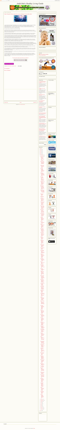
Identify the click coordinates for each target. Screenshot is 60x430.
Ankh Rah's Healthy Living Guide (30, 3)
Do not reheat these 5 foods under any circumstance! (42, 101)
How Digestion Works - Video (42, 248)
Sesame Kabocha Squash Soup (41, 238)
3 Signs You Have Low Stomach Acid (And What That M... (42, 273)
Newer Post (6, 102)
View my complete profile (42, 55)
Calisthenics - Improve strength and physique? (42, 327)
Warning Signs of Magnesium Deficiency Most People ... (42, 303)
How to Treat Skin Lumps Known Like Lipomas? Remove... (42, 207)
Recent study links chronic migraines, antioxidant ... (42, 163)
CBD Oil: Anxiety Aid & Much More (42, 94)
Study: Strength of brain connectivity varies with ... (42, 338)
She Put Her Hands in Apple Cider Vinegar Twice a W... (42, 280)
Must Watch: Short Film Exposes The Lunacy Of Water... (42, 230)
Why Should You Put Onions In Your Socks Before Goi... (42, 211)
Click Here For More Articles (9, 63)
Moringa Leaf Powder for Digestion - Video (42, 245)
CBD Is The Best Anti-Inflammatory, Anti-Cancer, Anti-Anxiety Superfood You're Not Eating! (42, 129)
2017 (40, 151)
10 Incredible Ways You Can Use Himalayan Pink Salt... (42, 287)
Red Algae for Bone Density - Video (42, 291)
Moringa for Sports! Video (41, 195)
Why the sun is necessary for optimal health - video (42, 361)
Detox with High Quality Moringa (42, 364)
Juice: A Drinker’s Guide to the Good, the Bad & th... (42, 334)
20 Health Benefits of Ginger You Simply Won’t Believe (42, 307)
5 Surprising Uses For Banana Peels (42, 392)
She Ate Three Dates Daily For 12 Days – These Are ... (42, 191)
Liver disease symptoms (42, 366)
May (41, 404)
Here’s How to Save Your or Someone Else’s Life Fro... (42, 376)
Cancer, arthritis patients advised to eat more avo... (42, 396)
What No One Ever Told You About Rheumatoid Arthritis (42, 277)
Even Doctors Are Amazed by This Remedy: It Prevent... (42, 330)
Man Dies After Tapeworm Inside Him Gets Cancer (42, 342)
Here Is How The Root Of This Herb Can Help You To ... (42, 214)
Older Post (34, 102)
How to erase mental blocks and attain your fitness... (42, 199)
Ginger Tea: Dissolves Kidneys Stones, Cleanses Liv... (42, 242)
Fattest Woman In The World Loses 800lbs (42, 389)
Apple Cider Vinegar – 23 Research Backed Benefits (42, 323)
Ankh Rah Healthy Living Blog (44, 54)
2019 (40, 149)
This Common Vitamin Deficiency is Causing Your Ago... (42, 345)
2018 (40, 150)
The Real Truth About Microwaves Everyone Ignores (42, 182)
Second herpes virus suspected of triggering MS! (42, 123)
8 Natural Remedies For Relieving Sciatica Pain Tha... (42, 350)
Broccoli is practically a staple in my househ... (42, 315)
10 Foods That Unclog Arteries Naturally (42, 284)
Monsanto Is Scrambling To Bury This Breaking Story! (42, 113)
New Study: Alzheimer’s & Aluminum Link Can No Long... (42, 174)
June (41, 403)
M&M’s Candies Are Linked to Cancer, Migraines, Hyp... (42, 226)
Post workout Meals (42, 196)
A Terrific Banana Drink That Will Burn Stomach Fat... (42, 219)
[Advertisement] (20, 95)
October (42, 399)
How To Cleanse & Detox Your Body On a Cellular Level (42, 312)
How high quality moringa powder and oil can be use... (42, 170)
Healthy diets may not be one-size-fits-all (42, 166)
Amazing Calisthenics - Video (42, 269)
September (42, 400)
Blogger (34, 428)
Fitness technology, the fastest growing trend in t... (42, 298)
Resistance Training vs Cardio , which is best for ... (42, 266)
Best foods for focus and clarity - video (42, 353)
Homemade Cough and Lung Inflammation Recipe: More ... (42, 234)
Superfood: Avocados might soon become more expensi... (42, 380)
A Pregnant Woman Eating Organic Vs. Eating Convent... (42, 385)
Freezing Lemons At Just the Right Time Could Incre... (42, 319)
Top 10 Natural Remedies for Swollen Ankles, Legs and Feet (42, 82)
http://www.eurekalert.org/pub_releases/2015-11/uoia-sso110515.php (20, 57)
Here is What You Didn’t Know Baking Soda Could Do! (42, 251)
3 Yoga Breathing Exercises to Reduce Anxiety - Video (42, 256)
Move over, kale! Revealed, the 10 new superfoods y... (42, 369)
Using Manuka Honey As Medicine (42, 373)
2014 (40, 410)
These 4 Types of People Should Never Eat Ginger (42, 203)
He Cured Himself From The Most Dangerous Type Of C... (42, 179)
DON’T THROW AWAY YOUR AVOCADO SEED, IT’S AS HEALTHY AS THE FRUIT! (42, 117)
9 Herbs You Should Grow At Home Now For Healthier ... (42, 159)
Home (20, 102)
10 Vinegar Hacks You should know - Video (42, 259)
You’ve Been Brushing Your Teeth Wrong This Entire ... (42, 187)
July (41, 402)
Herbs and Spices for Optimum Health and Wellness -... (42, 357)
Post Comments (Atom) (22, 104)
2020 (40, 148)
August (42, 401)
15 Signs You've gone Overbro (42, 222)
